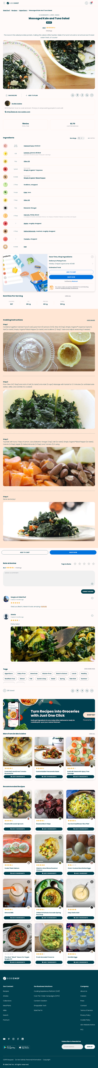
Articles (5, 996)
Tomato (27, 239)
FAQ (81, 1029)
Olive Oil (27, 161)
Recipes (6, 991)
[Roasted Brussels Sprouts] (17, 811)
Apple (26, 223)
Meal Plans (7, 1005)
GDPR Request (8, 1060)
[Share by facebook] (83, 95)
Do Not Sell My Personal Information (28, 1060)
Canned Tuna (29, 146)
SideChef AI (38, 1010)
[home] (13, 3)
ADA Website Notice (87, 1025)
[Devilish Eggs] (80, 944)
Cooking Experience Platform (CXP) (47, 991)
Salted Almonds (29, 231)
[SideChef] (11, 979)
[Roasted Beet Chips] (49, 811)
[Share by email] (92, 95)
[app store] (24, 1047)
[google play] (9, 1047)
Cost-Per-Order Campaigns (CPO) (47, 996)
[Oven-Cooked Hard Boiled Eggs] (80, 855)
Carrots (26, 215)
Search (5, 1015)
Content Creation (40, 1001)
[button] (4, 3)
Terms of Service (86, 1010)
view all (92, 733)
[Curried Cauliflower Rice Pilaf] (80, 811)
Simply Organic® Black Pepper (35, 178)
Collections (7, 1001)
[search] (86, 3)
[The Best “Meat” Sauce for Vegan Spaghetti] (17, 944)
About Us (83, 991)
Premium (6, 1020)
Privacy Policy (85, 1015)
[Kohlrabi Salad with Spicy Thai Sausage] (80, 758)
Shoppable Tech (40, 1005)
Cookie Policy (85, 1020)
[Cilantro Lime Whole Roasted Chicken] (49, 855)
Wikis (5, 1010)
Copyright (46, 1060)
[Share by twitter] (87, 95)
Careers (83, 996)
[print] (73, 95)
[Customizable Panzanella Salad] (49, 758)
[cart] (91, 3)
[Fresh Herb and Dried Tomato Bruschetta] (17, 758)
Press (82, 1001)
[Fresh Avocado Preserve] (49, 944)
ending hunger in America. (69, 288)
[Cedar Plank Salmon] (17, 855)
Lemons (26, 153)
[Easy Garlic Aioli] (80, 900)
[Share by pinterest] (78, 95)
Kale (25, 192)
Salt (25, 247)
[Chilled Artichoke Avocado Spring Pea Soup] (49, 900)
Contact (83, 1005)
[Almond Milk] (17, 900)
